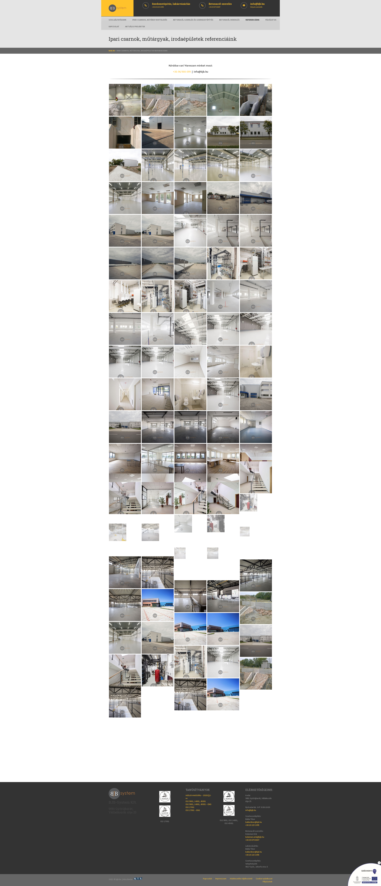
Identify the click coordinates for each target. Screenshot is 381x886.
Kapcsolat (114, 26)
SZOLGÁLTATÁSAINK (117, 20)
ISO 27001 (190, 807)
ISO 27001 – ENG (193, 810)
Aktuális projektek (135, 26)
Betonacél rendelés (229, 20)
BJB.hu (112, 51)
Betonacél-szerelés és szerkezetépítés (193, 20)
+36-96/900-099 (182, 71)
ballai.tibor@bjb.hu (253, 822)
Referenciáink (252, 20)
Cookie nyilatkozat (264, 878)
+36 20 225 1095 (252, 825)
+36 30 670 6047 (252, 840)
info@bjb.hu (201, 71)
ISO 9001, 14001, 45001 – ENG (198, 804)
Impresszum (220, 878)
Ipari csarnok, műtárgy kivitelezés (149, 20)
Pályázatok (270, 20)
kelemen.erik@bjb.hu (254, 837)
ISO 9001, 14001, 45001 (196, 801)
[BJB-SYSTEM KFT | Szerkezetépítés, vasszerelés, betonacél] (117, 11)
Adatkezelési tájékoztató (241, 878)
